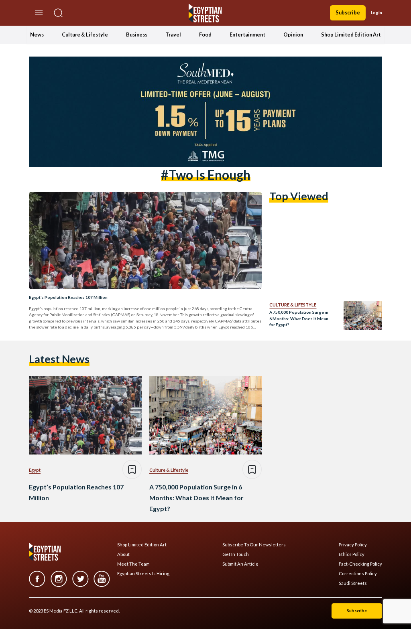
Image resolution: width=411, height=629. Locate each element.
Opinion (293, 34)
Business (136, 34)
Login (376, 12)
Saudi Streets (353, 583)
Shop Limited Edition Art (351, 34)
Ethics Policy (351, 554)
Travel (173, 34)
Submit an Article (240, 564)
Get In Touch (235, 554)
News (37, 34)
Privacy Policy (353, 544)
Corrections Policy (358, 573)
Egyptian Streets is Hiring (143, 573)
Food (205, 34)
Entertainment (247, 34)
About (123, 554)
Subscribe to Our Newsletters (254, 544)
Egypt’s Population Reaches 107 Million (68, 297)
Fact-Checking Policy (360, 564)
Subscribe (348, 12)
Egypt (35, 470)
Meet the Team (133, 564)
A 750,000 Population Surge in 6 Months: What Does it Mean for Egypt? (298, 318)
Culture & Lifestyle (85, 34)
